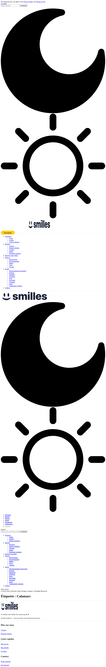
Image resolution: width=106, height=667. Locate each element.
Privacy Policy (28, 2)
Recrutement (5, 665)
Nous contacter (6, 661)
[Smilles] (48, 301)
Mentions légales (6, 634)
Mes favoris (4, 644)
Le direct (4, 651)
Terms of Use (40, 2)
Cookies (3, 630)
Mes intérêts (5, 648)
